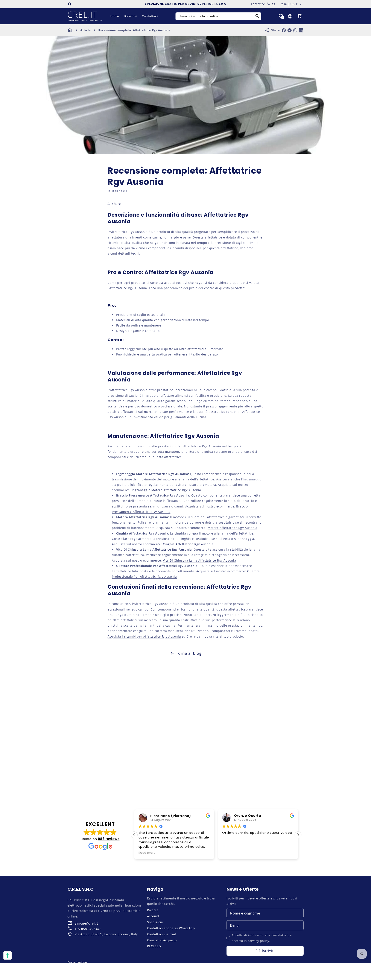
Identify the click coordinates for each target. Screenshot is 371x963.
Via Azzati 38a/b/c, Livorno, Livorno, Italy (106, 934)
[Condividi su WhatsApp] (295, 30)
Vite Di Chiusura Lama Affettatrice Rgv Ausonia (199, 560)
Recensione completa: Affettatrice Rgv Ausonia (134, 30)
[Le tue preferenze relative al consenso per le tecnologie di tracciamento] (7, 955)
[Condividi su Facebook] (283, 30)
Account (153, 916)
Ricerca (152, 910)
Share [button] (116, 204)
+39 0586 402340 (88, 929)
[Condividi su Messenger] (289, 30)
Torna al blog (189, 653)
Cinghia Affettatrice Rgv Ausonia (188, 544)
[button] (299, 16)
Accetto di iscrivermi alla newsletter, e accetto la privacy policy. (262, 938)
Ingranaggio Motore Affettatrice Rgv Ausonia (166, 490)
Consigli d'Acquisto (162, 940)
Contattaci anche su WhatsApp (171, 928)
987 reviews (109, 839)
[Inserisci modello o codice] (257, 16)
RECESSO (154, 946)
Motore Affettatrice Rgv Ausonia (232, 528)
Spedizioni (155, 922)
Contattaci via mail (161, 934)
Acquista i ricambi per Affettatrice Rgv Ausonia (144, 636)
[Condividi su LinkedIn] (301, 30)
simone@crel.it (86, 923)
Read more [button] (147, 853)
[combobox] (218, 16)
